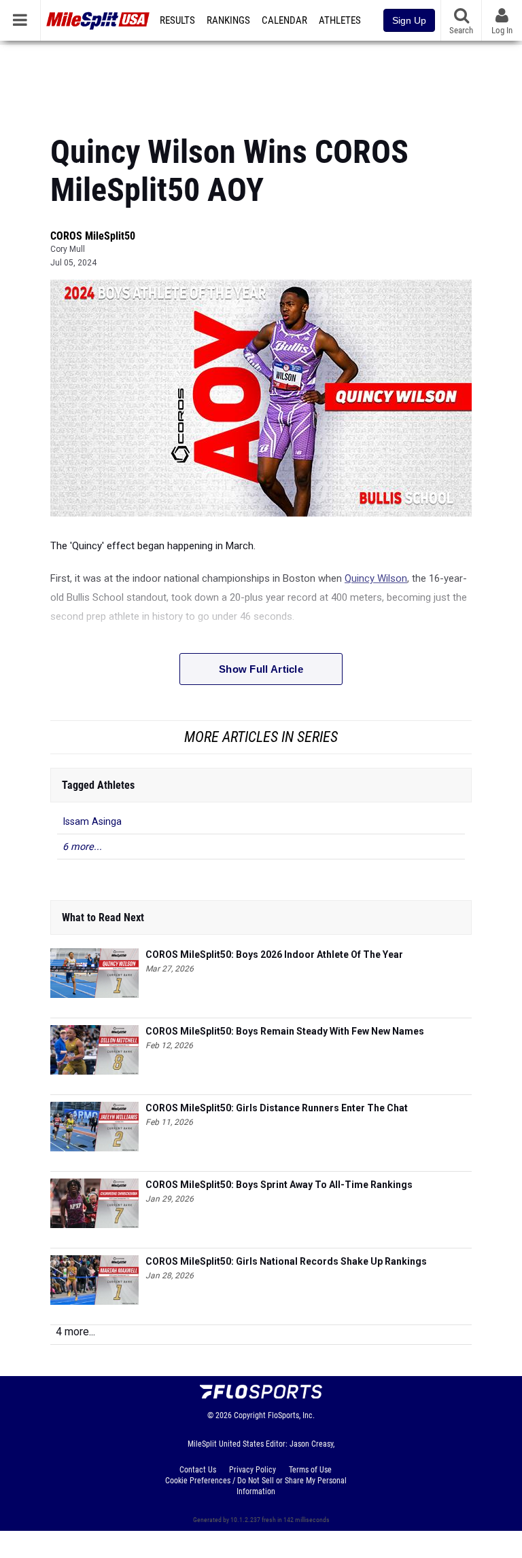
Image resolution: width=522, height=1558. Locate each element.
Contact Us (197, 1469)
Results (177, 20)
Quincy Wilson (376, 578)
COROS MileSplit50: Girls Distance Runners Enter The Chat (276, 1107)
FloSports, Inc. (291, 1415)
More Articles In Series (261, 736)
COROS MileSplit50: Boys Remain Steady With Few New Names (284, 1031)
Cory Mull (67, 249)
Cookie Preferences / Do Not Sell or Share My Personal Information (256, 1486)
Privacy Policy (252, 1469)
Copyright (250, 1415)
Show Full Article (261, 669)
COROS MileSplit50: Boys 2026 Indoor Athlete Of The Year (274, 954)
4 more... (75, 1331)
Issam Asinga (92, 822)
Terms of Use (310, 1469)
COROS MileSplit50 (92, 235)
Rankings (228, 20)
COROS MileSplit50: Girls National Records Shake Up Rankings (286, 1261)
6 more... (82, 847)
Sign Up (409, 20)
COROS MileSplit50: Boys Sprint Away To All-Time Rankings (279, 1184)
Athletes (340, 20)
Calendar (284, 20)
